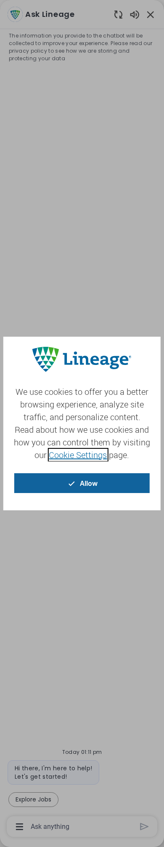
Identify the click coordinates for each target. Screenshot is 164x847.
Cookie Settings (78, 455)
